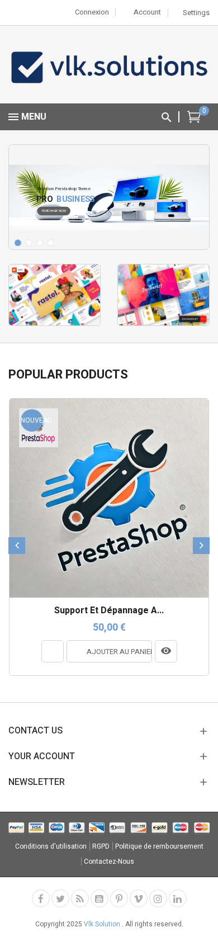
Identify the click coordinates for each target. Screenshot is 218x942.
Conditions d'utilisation (51, 846)
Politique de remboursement (159, 846)
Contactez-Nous (109, 861)
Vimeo (139, 898)
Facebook (41, 898)
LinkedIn (178, 898)
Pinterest (119, 898)
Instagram (158, 898)
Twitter (60, 898)
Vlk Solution (103, 924)
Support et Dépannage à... (109, 611)
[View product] (166, 651)
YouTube (99, 898)
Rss (80, 898)
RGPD (101, 846)
